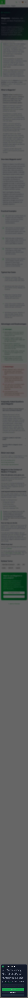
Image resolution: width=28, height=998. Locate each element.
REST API (11, 568)
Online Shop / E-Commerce (8, 564)
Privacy (10, 982)
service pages (8, 552)
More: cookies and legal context (11, 985)
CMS (18, 564)
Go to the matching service (8, 460)
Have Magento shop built (14, 592)
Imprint (6, 982)
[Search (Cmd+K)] (19, 2)
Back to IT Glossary (15, 603)
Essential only (13, 992)
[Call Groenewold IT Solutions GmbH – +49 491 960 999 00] (16, 2)
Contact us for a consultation (14, 596)
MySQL (4, 568)
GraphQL (18, 568)
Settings (13, 994)
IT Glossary (7, 5)
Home (2, 5)
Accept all (13, 989)
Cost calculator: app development (10, 464)
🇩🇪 (22, 2)
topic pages (18, 552)
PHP (24, 564)
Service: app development (8, 462)
